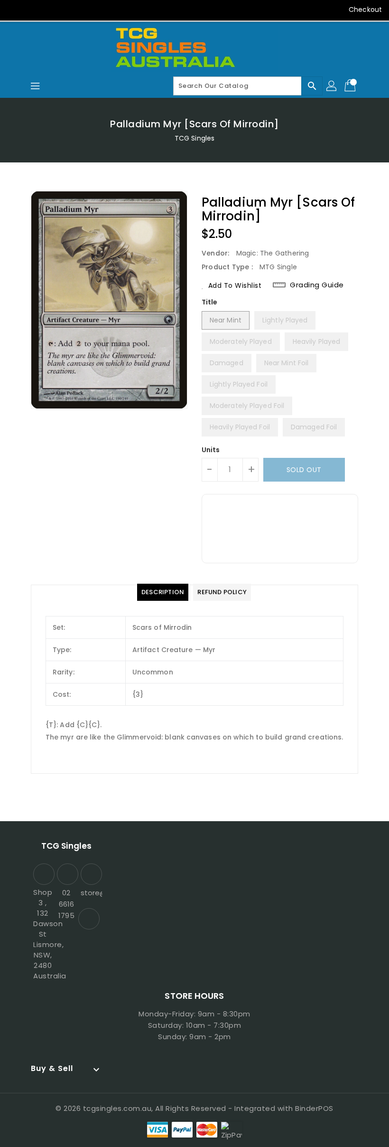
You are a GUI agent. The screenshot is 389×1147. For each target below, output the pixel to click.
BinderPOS (314, 1108)
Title (210, 302)
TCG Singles (194, 138)
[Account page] (332, 85)
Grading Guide (317, 285)
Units (211, 449)
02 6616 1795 (66, 904)
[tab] (162, 592)
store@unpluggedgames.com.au (90, 893)
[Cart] (351, 85)
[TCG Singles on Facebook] (15, 9)
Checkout (365, 9)
